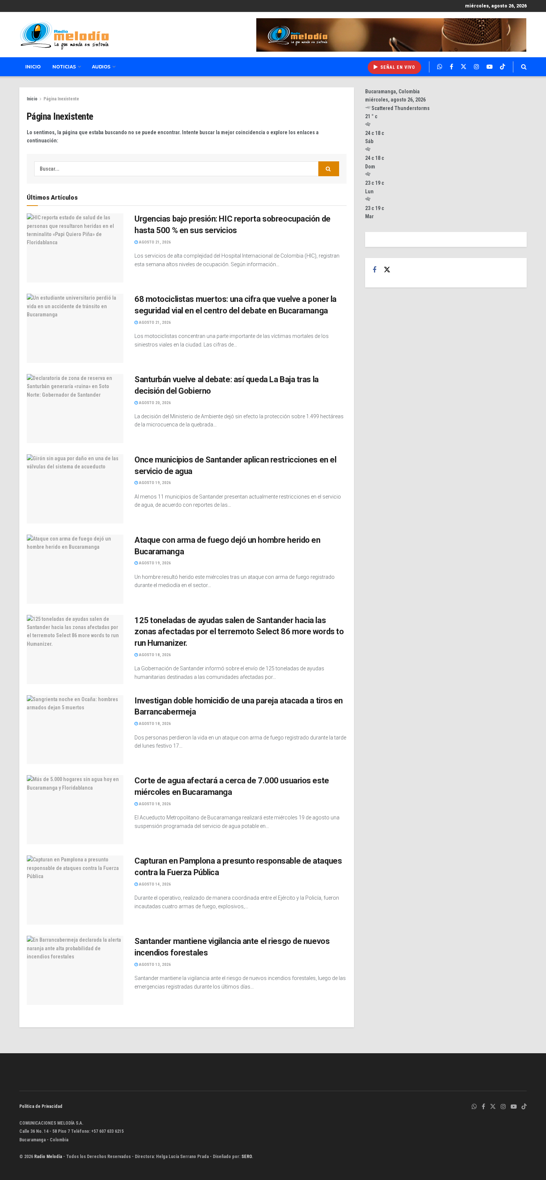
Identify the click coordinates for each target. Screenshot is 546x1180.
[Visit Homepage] (64, 35)
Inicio (32, 67)
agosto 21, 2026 (154, 242)
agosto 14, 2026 (154, 884)
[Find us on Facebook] (451, 66)
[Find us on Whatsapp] (439, 66)
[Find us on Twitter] (464, 66)
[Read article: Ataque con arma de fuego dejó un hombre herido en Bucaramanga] (75, 569)
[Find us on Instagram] (476, 66)
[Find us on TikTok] (502, 67)
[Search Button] (524, 67)
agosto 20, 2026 (154, 402)
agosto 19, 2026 (154, 482)
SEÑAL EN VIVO (397, 67)
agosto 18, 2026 (154, 654)
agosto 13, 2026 (154, 964)
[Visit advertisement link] (391, 35)
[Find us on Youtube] (490, 66)
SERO (246, 1156)
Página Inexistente (61, 98)
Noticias (64, 67)
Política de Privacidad (40, 1106)
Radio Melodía (48, 1156)
